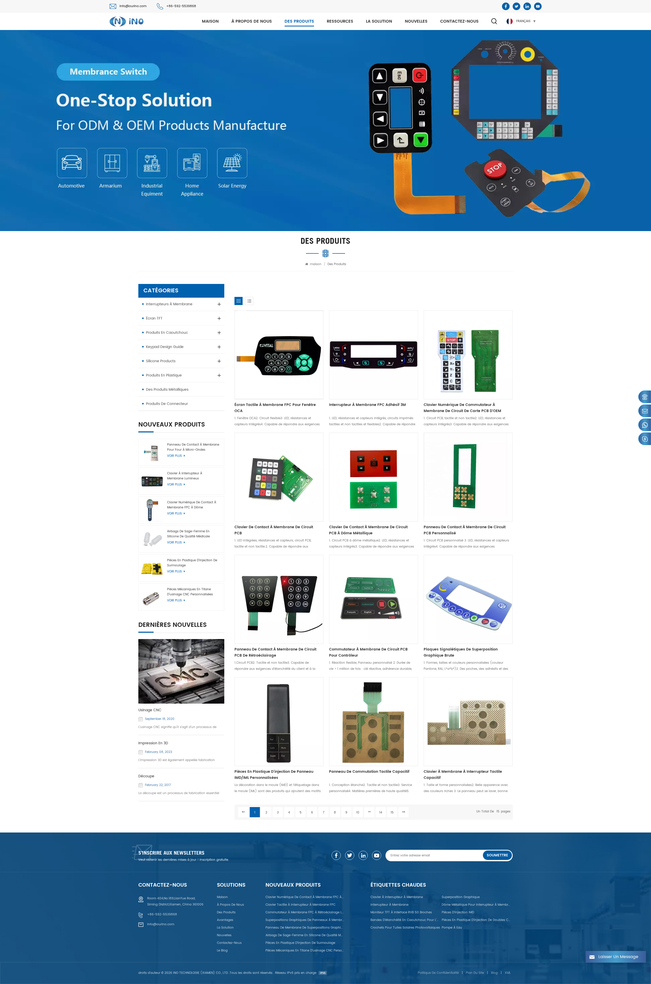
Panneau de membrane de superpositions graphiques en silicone (304, 927)
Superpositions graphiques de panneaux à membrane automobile (304, 920)
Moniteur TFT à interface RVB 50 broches (401, 912)
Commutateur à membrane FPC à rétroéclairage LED (304, 912)
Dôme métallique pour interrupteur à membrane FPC (476, 904)
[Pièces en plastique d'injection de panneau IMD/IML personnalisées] (279, 721)
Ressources (340, 21)
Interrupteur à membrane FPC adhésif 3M (367, 405)
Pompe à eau (452, 927)
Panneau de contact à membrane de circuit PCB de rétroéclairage (275, 652)
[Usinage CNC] (181, 671)
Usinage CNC (149, 710)
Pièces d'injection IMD (458, 912)
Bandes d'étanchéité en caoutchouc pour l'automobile (405, 920)
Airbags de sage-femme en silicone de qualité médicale (188, 534)
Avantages (225, 920)
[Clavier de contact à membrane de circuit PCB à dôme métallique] (373, 477)
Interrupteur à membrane (389, 904)
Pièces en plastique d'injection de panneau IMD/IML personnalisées (273, 775)
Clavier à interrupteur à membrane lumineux (184, 476)
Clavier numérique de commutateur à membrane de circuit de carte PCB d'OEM (462, 408)
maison (210, 21)
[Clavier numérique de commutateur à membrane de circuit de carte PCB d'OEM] (468, 355)
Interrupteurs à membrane (169, 304)
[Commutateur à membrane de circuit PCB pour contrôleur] (373, 599)
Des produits (299, 21)
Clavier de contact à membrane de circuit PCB (273, 530)
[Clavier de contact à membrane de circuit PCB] (279, 477)
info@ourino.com (133, 6)
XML (508, 973)
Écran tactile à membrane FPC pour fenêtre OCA (275, 408)
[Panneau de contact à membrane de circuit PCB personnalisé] (468, 477)
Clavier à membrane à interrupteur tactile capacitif (463, 775)
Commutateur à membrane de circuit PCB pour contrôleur (368, 652)
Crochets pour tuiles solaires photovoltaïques (405, 927)
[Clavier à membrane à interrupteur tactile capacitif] (468, 721)
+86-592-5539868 (181, 6)
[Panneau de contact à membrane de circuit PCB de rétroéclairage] (279, 599)
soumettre (497, 855)
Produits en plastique (164, 375)
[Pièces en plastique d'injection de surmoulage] (152, 568)
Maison (222, 897)
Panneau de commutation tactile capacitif (369, 772)
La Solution (379, 21)
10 (357, 812)
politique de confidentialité (438, 973)
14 (380, 812)
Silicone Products (160, 361)
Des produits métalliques (167, 389)
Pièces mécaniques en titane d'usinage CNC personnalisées (190, 592)
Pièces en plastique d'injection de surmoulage (192, 563)
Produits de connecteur (167, 404)
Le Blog (222, 950)
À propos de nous (251, 21)
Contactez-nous (459, 21)
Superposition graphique (461, 897)
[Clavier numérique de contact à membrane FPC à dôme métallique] (152, 510)
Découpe (146, 776)
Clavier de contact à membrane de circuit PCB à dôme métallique (368, 530)
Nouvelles (416, 21)
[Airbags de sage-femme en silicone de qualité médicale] (152, 539)
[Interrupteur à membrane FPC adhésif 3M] (373, 355)
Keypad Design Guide (165, 347)
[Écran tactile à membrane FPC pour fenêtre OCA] (279, 355)
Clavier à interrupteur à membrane (397, 897)
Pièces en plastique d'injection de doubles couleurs (476, 920)
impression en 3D (153, 743)
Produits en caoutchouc (167, 333)
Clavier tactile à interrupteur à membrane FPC (300, 904)
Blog (494, 973)
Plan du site (475, 973)
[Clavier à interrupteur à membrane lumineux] (152, 481)
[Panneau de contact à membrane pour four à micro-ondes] (152, 452)
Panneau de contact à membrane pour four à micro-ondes (193, 447)
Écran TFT (154, 318)
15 (392, 812)
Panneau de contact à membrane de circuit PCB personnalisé (465, 530)
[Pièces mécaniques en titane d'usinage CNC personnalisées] (152, 597)
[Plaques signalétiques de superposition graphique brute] (468, 599)
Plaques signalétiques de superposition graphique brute (461, 652)
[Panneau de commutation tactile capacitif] (373, 721)
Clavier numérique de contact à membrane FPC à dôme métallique (191, 505)
